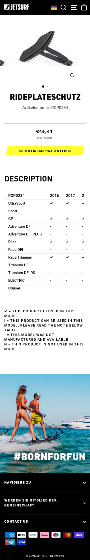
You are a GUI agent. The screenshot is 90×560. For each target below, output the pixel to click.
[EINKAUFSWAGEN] (83, 7)
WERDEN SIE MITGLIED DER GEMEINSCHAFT (30, 503)
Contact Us (16, 521)
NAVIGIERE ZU (17, 482)
